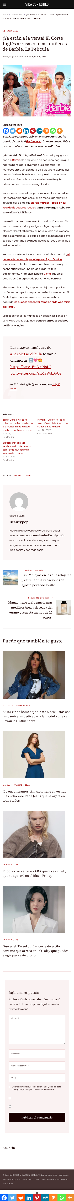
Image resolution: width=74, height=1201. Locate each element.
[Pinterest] (33, 131)
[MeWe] (39, 131)
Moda (6, 705)
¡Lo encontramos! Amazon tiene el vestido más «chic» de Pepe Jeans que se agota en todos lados (34, 796)
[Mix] (46, 131)
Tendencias (10, 30)
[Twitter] (13, 131)
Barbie (16, 160)
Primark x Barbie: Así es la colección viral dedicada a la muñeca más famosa (52, 423)
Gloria (47, 273)
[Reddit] (19, 131)
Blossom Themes (45, 1179)
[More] (60, 131)
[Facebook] (6, 131)
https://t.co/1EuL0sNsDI (30, 366)
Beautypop (8, 56)
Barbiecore (33, 141)
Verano (29, 475)
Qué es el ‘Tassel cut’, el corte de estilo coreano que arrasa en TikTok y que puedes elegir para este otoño (35, 950)
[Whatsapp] (53, 131)
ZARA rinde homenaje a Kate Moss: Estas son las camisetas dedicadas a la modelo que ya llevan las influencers (37, 716)
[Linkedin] (26, 131)
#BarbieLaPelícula (26, 353)
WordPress (8, 1184)
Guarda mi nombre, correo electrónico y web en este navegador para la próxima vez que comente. (36, 1088)
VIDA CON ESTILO (28, 1175)
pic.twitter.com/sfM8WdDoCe (35, 373)
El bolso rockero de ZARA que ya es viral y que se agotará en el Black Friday (34, 873)
